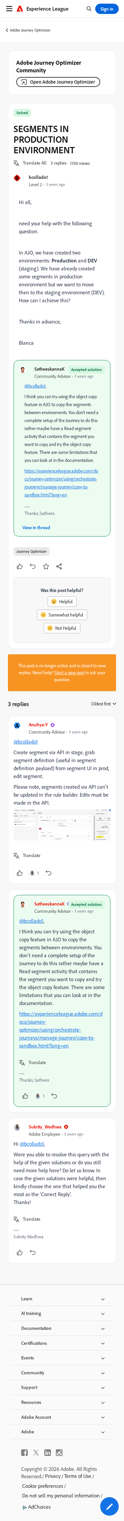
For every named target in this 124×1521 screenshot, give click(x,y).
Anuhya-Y (38, 724)
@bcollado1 (34, 386)
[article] (62, 799)
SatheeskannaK (49, 369)
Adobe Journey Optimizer (30, 30)
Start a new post (69, 673)
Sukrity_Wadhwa (45, 1126)
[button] (35, 163)
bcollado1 (38, 177)
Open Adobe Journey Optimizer (62, 82)
